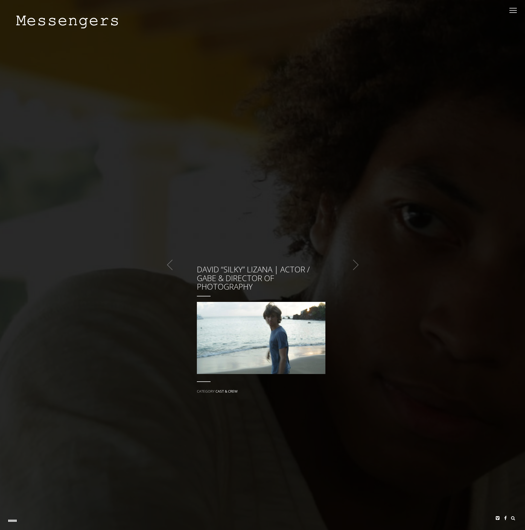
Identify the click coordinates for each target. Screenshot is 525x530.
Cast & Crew (226, 391)
